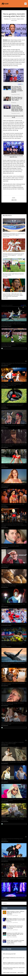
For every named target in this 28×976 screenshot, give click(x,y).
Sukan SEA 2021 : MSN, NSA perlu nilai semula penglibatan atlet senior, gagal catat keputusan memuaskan (13, 295)
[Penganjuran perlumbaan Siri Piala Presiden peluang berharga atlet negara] (14, 225)
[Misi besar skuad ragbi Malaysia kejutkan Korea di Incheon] (14, 265)
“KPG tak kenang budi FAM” (9, 954)
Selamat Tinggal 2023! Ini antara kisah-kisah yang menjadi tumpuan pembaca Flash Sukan (14, 963)
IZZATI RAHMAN (12, 19)
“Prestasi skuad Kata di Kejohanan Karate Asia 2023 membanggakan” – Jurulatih (13, 254)
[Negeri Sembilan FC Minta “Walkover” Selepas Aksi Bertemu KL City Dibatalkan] (4, 912)
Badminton (15, 937)
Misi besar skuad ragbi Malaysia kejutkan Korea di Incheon (13, 274)
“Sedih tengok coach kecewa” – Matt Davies (13, 972)
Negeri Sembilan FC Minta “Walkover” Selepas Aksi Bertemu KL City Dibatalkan (16, 913)
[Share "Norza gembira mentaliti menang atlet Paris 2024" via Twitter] (15, 200)
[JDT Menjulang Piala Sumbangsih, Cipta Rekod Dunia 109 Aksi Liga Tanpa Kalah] (4, 926)
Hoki (13, 944)
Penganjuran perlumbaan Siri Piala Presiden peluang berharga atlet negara (14, 234)
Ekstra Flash (14, 20)
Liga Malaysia (15, 915)
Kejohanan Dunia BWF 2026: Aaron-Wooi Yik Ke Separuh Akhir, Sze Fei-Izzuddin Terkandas (15, 934)
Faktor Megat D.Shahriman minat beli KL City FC (13, 958)
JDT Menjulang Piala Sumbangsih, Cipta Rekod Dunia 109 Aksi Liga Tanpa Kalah (15, 927)
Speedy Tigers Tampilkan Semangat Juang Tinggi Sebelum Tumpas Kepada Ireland (15, 941)
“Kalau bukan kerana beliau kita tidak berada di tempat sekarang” (14, 968)
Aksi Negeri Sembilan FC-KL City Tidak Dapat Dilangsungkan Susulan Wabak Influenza (16, 920)
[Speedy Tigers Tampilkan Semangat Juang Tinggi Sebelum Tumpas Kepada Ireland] (4, 941)
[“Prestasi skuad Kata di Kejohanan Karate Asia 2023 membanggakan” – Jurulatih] (14, 245)
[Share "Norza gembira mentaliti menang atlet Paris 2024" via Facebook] (12, 200)
